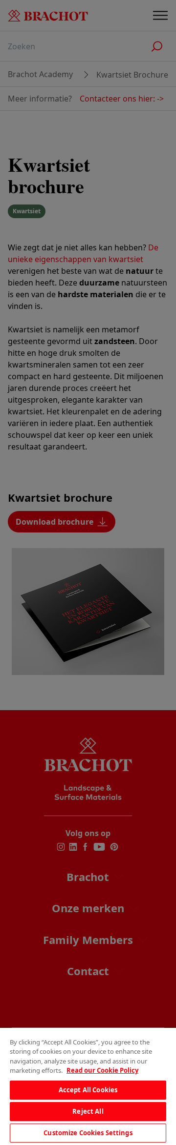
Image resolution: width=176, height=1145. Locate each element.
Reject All (87, 1111)
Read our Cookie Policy (102, 1070)
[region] (88, 1086)
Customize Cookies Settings (88, 1132)
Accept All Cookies (88, 1089)
